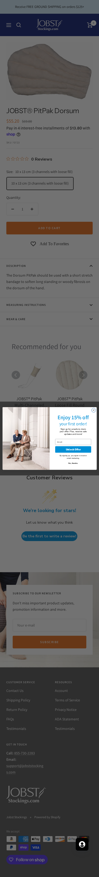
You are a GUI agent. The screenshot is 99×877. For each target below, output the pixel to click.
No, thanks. (73, 463)
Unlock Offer (73, 449)
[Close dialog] (93, 410)
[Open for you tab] (82, 844)
